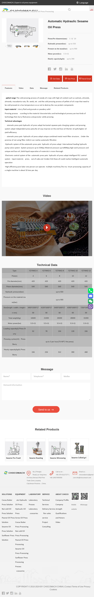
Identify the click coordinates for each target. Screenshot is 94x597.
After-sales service (46, 515)
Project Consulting (46, 524)
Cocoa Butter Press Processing (21, 524)
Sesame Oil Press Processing (42, 12)
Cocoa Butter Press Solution (7, 502)
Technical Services (46, 502)
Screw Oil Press (21, 518)
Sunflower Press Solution (8, 538)
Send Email (86, 79)
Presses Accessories (19, 569)
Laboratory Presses (33, 502)
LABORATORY (35, 494)
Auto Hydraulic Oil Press (21, 502)
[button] (39, 45)
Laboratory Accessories (33, 511)
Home (15, 12)
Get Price (71, 79)
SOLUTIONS (7, 494)
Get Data (56, 79)
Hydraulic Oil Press (20, 511)
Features (8, 88)
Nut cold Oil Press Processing (21, 533)
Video (21, 88)
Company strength (59, 507)
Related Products (61, 88)
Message (43, 88)
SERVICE (46, 494)
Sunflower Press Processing (21, 560)
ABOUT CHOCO (62, 494)
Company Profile (62, 500)
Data (32, 88)
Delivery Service (48, 509)
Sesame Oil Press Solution (7, 529)
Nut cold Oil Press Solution (7, 511)
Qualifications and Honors (61, 515)
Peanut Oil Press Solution (8, 520)
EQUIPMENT (24, 12)
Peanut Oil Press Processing (21, 542)
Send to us (44, 409)
